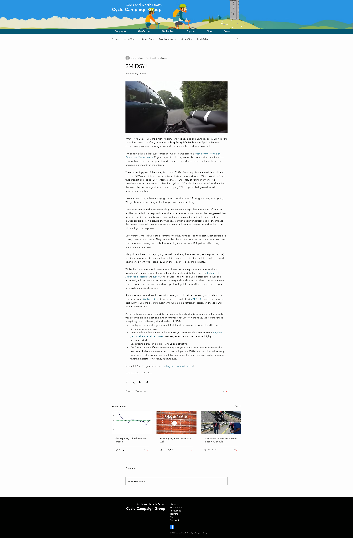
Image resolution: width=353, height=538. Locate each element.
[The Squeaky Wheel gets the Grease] (132, 422)
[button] (124, 31)
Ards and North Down (151, 504)
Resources (175, 510)
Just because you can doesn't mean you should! (220, 440)
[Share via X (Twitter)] (133, 382)
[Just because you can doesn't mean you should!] (221, 422)
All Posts (115, 39)
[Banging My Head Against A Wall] (177, 422)
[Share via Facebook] (126, 382)
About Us (175, 504)
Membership (176, 507)
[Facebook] (172, 527)
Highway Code (147, 39)
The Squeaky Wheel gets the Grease (131, 440)
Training (174, 513)
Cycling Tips (186, 39)
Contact (174, 520)
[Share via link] (147, 382)
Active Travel (130, 39)
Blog (172, 517)
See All (238, 406)
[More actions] (226, 58)
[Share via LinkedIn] (140, 382)
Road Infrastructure (167, 39)
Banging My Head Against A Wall (175, 440)
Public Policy (202, 39)
